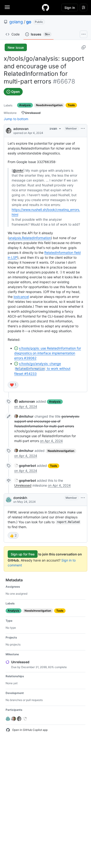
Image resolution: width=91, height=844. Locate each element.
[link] (24, 401)
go (28, 21)
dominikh (20, 498)
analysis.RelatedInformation (30, 238)
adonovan (20, 129)
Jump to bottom (16, 119)
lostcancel (21, 297)
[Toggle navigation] (7, 7)
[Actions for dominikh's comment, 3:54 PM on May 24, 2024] (83, 498)
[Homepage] (45, 7)
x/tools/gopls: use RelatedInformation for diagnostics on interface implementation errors (47, 353)
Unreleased (23, 485)
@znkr (18, 170)
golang (16, 21)
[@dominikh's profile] (8, 499)
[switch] (13, 385)
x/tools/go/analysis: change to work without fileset (42, 369)
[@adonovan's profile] (8, 130)
